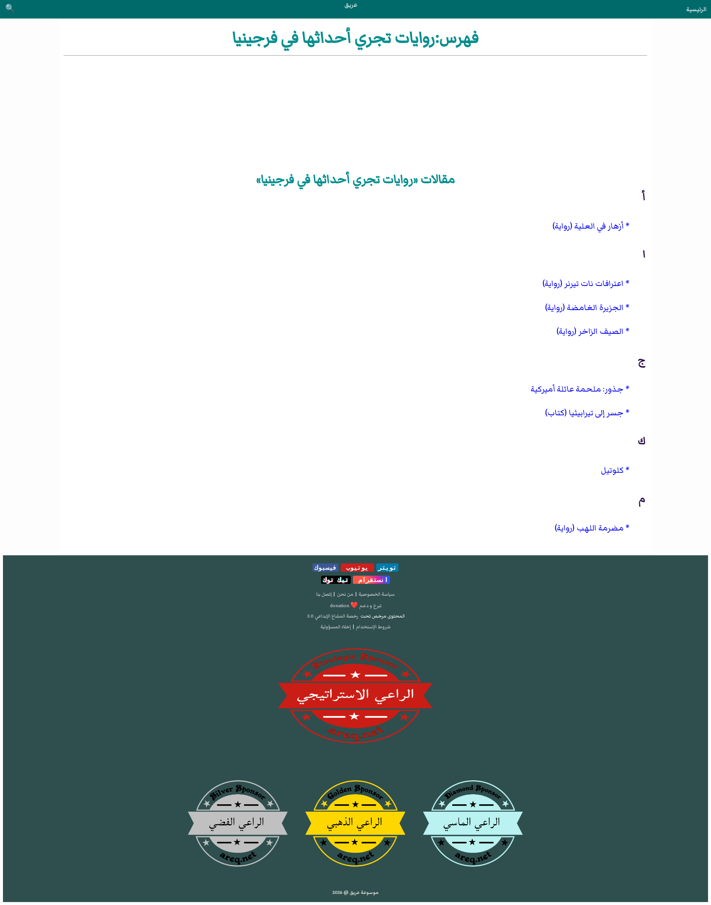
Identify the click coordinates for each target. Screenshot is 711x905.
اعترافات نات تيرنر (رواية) (583, 283)
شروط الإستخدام (373, 626)
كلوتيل (612, 470)
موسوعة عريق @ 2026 (355, 892)
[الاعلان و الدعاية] (355, 696)
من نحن (345, 594)
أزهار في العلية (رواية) (588, 226)
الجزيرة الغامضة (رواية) (584, 308)
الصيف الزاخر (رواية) (590, 331)
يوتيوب (357, 567)
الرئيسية (696, 9)
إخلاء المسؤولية (335, 626)
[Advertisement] (355, 113)
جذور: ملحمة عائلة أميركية (577, 389)
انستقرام (371, 579)
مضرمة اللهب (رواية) (589, 528)
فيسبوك (325, 567)
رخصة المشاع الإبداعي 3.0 (332, 616)
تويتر (387, 567)
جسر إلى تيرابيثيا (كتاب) (584, 413)
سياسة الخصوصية (376, 594)
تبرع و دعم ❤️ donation (355, 605)
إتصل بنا (324, 594)
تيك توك (336, 579)
